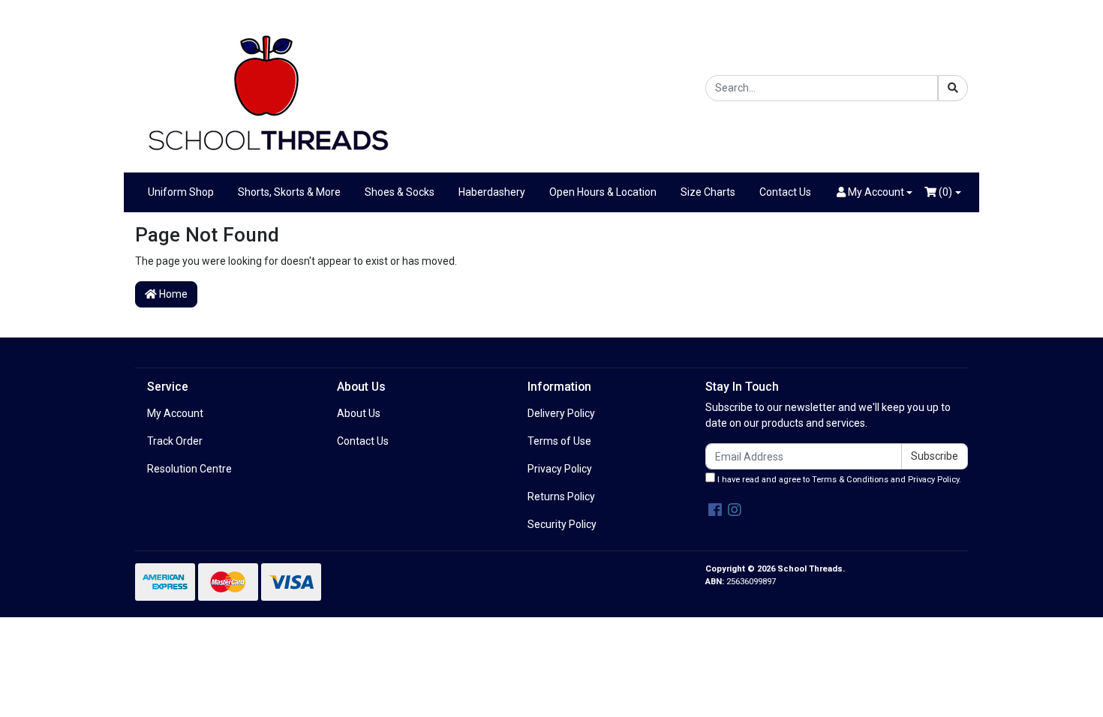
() (944, 192)
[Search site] (953, 88)
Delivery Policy (561, 413)
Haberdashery (491, 192)
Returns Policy (561, 496)
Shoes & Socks (399, 192)
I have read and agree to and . (838, 479)
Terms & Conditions (850, 479)
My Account (175, 413)
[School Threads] (266, 87)
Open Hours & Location (603, 192)
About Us (358, 413)
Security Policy (562, 524)
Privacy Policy (559, 469)
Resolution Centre (189, 469)
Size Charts (708, 192)
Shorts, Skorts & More (289, 192)
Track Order (175, 441)
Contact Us (785, 192)
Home (172, 294)
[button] (875, 192)
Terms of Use (559, 441)
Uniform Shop (181, 192)
